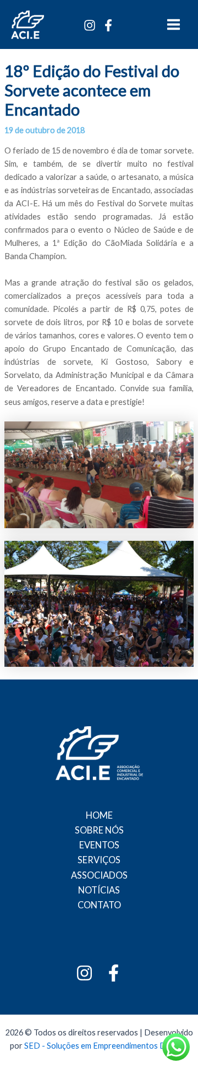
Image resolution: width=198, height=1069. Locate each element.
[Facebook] (108, 25)
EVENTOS (99, 845)
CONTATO (99, 905)
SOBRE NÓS (99, 830)
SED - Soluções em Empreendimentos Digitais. (106, 1045)
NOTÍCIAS (99, 890)
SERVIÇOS (99, 859)
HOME (99, 815)
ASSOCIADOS (99, 875)
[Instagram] (89, 25)
